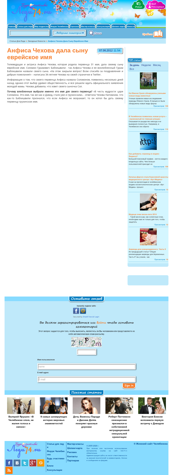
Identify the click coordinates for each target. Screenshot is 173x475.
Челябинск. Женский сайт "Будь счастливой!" (31, 13)
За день (134, 65)
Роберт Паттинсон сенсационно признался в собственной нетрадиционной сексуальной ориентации (119, 426)
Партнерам (73, 460)
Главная (11, 26)
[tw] (25, 460)
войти (101, 322)
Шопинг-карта (118, 26)
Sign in (129, 385)
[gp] (33, 460)
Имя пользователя (46, 359)
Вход (153, 4)
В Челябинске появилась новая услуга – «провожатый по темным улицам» (148, 117)
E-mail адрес (43, 372)
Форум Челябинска (59, 26)
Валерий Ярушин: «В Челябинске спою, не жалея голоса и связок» (21, 421)
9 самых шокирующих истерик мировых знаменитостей (54, 420)
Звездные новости (36, 41)
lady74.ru (124, 450)
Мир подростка (41, 26)
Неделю (146, 65)
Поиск (95, 33)
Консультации (103, 26)
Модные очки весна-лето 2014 (143, 214)
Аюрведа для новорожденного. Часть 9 (147, 249)
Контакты (72, 456)
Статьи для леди (25, 26)
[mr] (41, 460)
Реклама (72, 452)
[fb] (9, 460)
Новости (131, 26)
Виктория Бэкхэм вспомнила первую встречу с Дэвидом (152, 420)
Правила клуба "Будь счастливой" (153, 34)
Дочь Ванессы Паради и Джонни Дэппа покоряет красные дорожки (86, 421)
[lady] (25, 450)
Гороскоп (74, 26)
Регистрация (157, 6)
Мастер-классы (88, 26)
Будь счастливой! (55, 460)
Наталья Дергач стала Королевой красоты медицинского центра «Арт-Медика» (148, 178)
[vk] (17, 460)
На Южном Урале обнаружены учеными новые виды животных (147, 94)
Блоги (50, 465)
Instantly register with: (86, 305)
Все (132, 69)
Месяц (157, 65)
